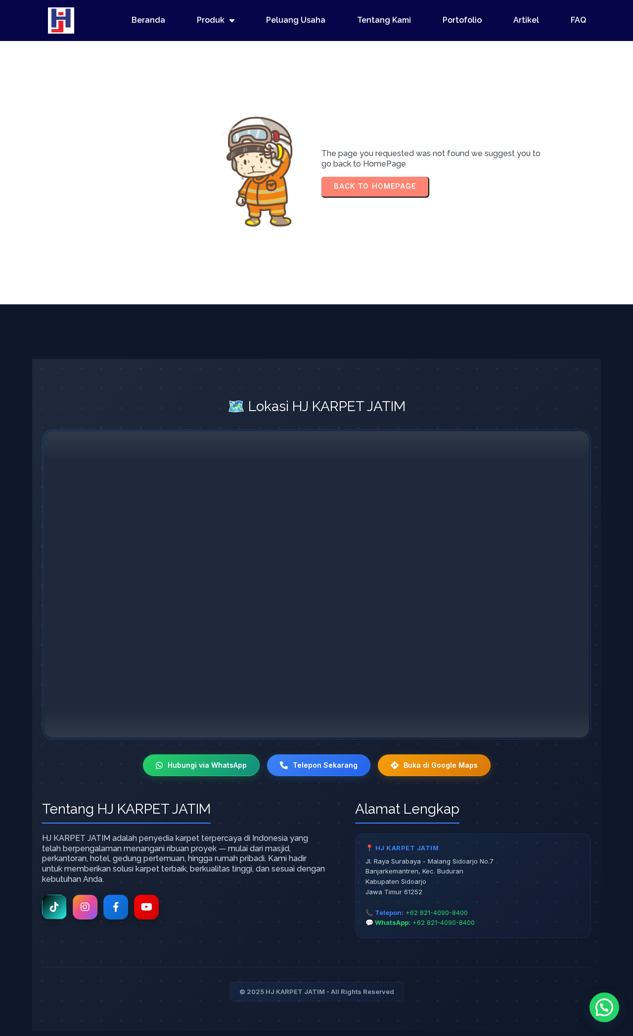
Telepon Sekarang (325, 765)
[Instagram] (85, 907)
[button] (604, 1007)
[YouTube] (146, 907)
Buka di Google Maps (441, 765)
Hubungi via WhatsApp (207, 765)
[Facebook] (115, 907)
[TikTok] (54, 907)
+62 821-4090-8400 (437, 912)
